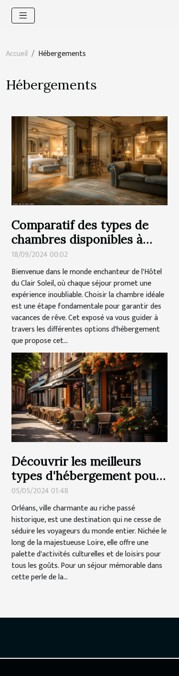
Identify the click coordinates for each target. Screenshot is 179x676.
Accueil (17, 53)
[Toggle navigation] (23, 15)
